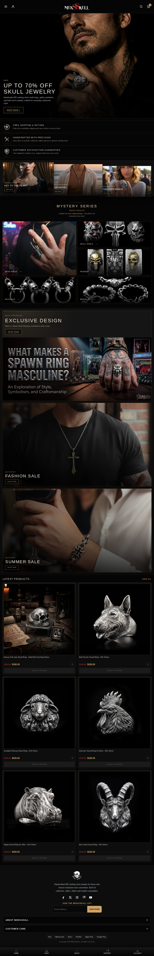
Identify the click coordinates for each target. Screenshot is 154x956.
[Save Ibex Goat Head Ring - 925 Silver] (148, 852)
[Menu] (5, 6)
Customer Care (16, 929)
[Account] (13, 6)
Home (16, 953)
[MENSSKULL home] (77, 6)
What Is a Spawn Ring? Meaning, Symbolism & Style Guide (27, 326)
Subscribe (94, 909)
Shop (47, 953)
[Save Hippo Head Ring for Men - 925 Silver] (72, 852)
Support (107, 953)
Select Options (39, 670)
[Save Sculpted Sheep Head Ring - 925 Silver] (72, 758)
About (77, 953)
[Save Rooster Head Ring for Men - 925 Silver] (148, 758)
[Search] (141, 6)
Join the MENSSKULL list (77, 903)
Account (138, 953)
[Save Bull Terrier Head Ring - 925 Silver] (148, 664)
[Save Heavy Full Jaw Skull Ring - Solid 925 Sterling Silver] (72, 664)
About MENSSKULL (17, 920)
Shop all (146, 579)
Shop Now (13, 110)
